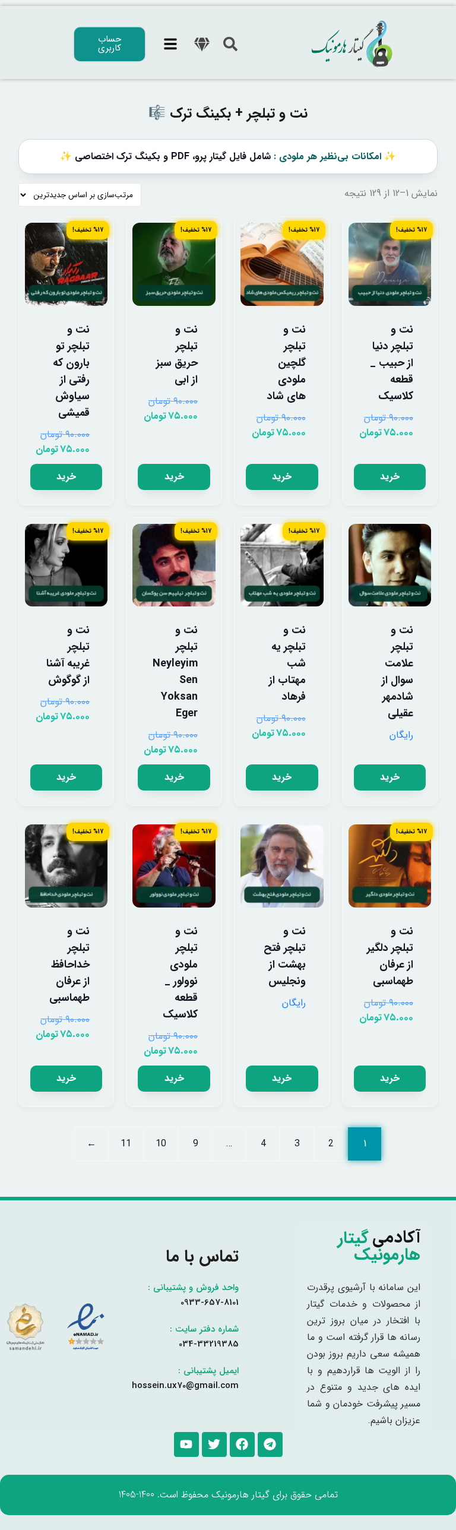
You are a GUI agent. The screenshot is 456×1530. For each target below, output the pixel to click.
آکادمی (379, 1246)
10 (161, 1144)
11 (126, 1144)
